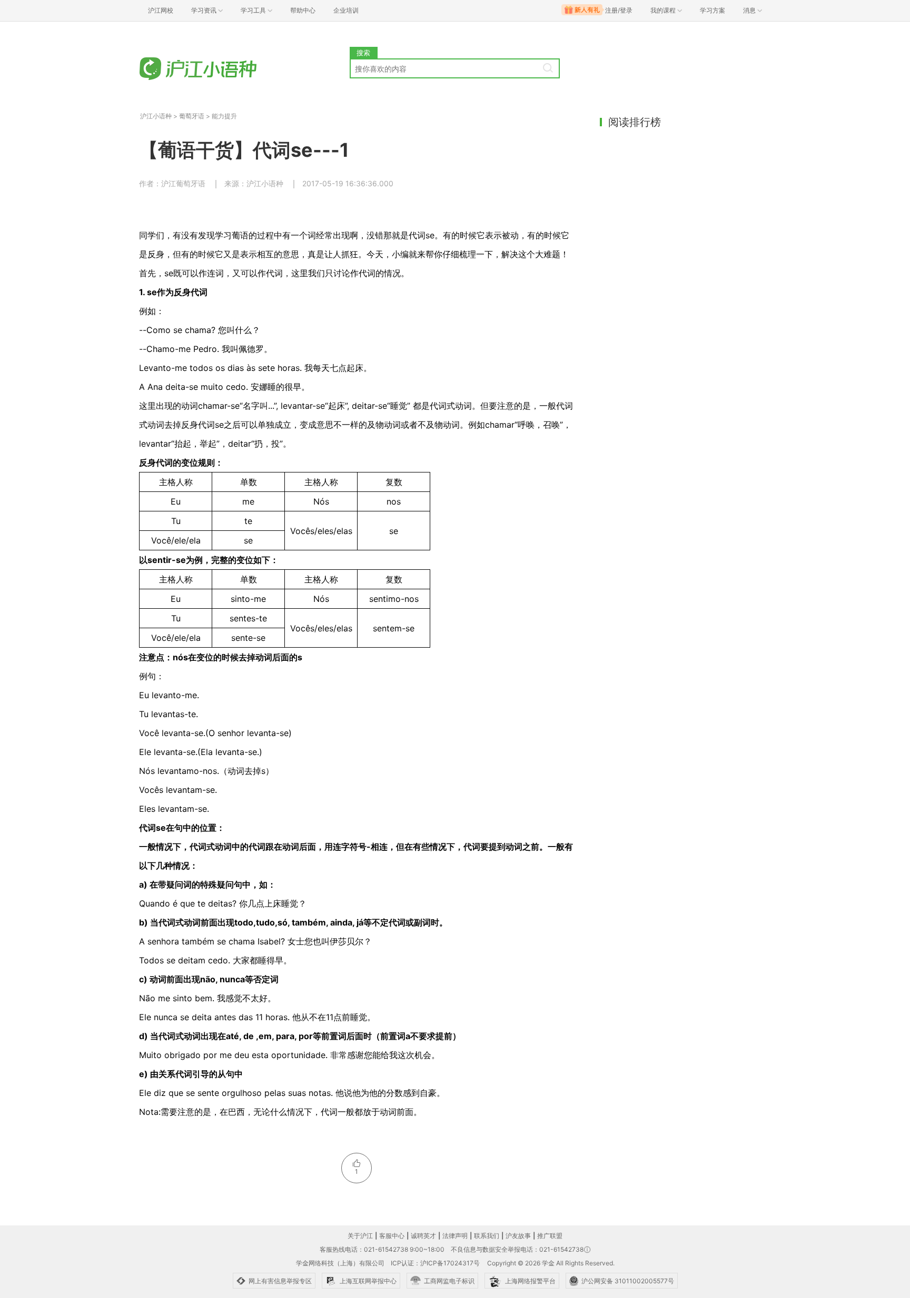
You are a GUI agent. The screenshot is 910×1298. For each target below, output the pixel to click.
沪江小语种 (156, 116)
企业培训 (346, 10)
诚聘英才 (423, 1236)
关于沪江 (360, 1236)
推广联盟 (549, 1236)
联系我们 (486, 1236)
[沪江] (205, 69)
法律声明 (455, 1236)
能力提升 (224, 116)
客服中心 (391, 1236)
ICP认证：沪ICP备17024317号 (435, 1263)
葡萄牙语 (191, 116)
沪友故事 (518, 1236)
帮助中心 (302, 10)
